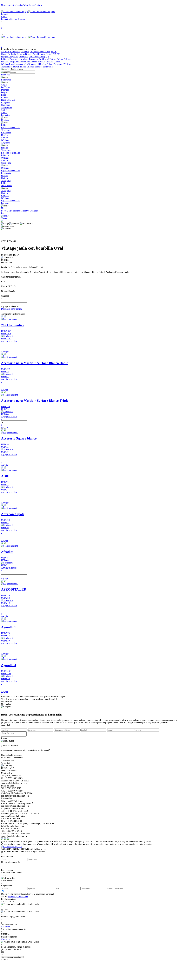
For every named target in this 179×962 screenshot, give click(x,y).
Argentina (13, 56)
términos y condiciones (18, 896)
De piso (28, 54)
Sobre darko (28, 5)
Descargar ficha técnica (11, 309)
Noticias (4, 208)
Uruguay (5, 56)
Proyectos (5, 19)
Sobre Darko (7, 211)
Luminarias (15, 51)
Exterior (41, 54)
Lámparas (25, 51)
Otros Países (34, 56)
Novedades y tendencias (12, 5)
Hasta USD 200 (53, 54)
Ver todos (5, 51)
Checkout (5, 939)
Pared (35, 54)
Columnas (34, 51)
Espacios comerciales (19, 59)
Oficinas (67, 59)
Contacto (38, 5)
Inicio (3, 213)
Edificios (5, 59)
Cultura (60, 59)
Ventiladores (44, 51)
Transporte (33, 59)
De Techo (12, 54)
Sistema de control (18, 19)
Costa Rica (23, 56)
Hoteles (53, 59)
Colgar (4, 54)
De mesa (21, 54)
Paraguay (44, 56)
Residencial (44, 59)
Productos (5, 14)
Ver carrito (5, 926)
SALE (4, 16)
